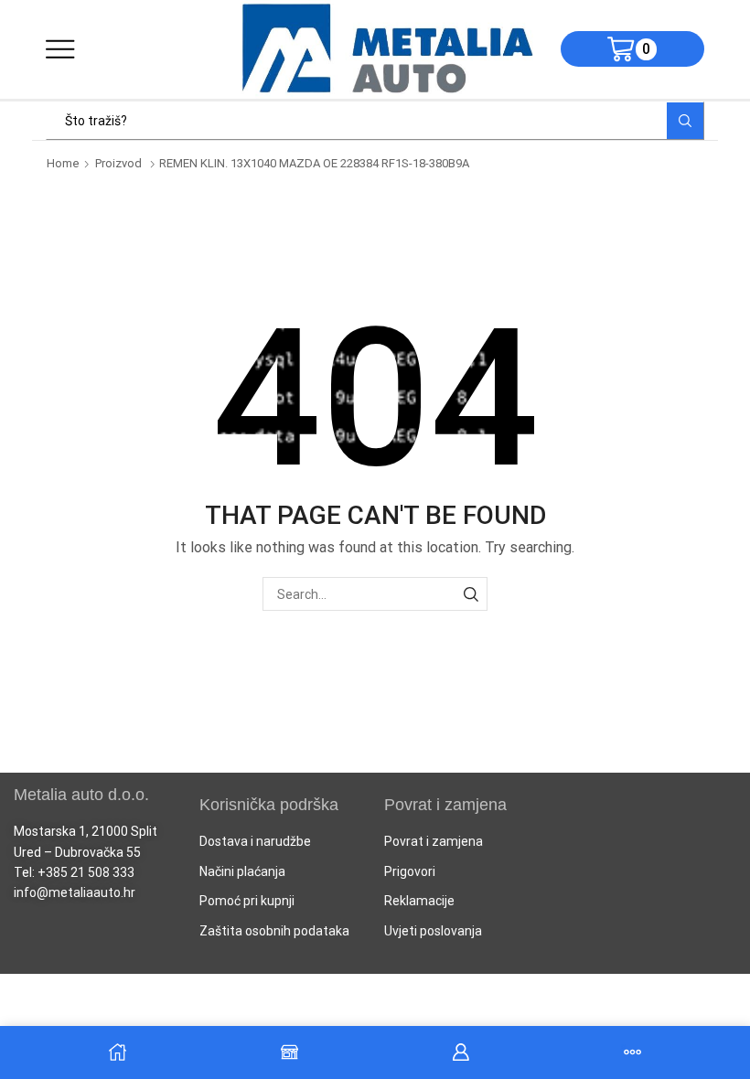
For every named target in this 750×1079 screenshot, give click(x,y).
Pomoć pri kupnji (247, 900)
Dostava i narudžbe (255, 841)
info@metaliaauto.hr (74, 892)
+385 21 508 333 (86, 872)
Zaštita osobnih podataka (274, 931)
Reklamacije (419, 900)
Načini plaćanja (242, 871)
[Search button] (685, 120)
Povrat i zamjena (433, 841)
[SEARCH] (471, 594)
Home (63, 163)
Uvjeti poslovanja (433, 931)
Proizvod (118, 163)
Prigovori (409, 871)
